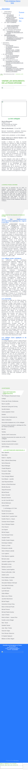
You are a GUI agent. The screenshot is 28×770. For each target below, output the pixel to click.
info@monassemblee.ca (14, 648)
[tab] (14, 450)
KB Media (16, 760)
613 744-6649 (15, 649)
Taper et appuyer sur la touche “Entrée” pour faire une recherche (9, 764)
